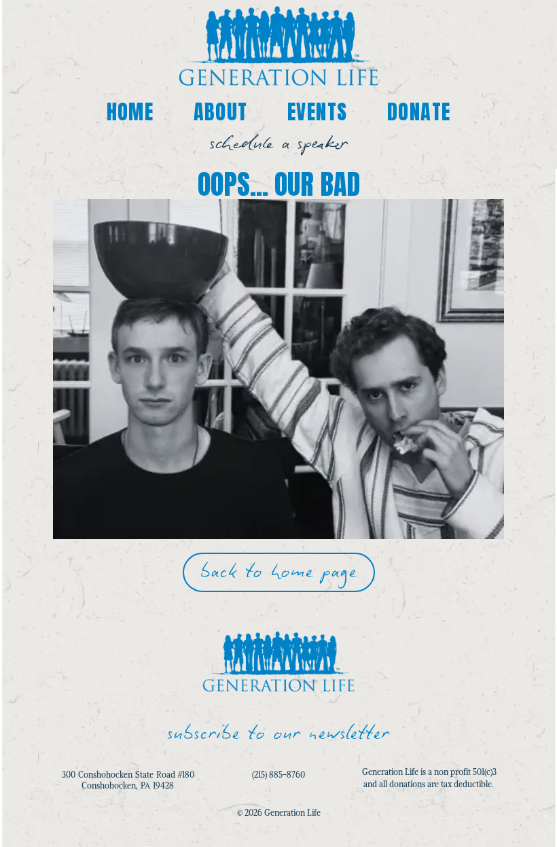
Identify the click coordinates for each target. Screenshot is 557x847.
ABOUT (221, 112)
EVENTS (317, 112)
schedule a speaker (279, 143)
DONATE (418, 112)
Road (165, 775)
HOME (130, 112)
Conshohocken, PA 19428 (128, 785)
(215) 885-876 (276, 775)
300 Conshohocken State (109, 775)
